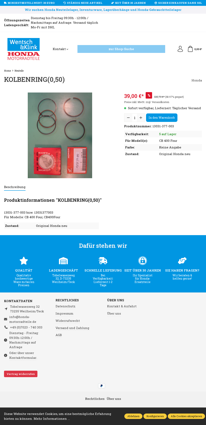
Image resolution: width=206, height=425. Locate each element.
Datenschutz (65, 306)
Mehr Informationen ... (52, 419)
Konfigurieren (155, 416)
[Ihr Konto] (180, 49)
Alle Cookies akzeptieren (186, 416)
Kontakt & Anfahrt (122, 306)
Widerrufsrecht (68, 321)
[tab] (15, 187)
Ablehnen (133, 416)
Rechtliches (67, 300)
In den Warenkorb (162, 117)
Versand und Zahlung (72, 328)
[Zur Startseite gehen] (23, 49)
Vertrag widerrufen (21, 374)
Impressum (64, 313)
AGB (59, 335)
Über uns (115, 300)
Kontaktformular (22, 358)
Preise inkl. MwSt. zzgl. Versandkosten (146, 102)
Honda (197, 80)
